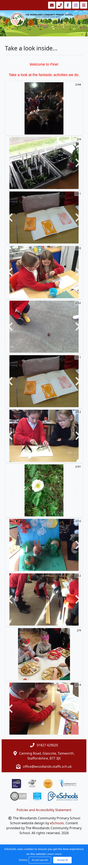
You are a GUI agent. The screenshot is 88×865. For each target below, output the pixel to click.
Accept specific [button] (40, 860)
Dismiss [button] (23, 860)
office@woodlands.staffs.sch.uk (47, 766)
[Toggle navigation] (83, 5)
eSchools (57, 823)
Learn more (54, 854)
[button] (10, 108)
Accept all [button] (62, 860)
